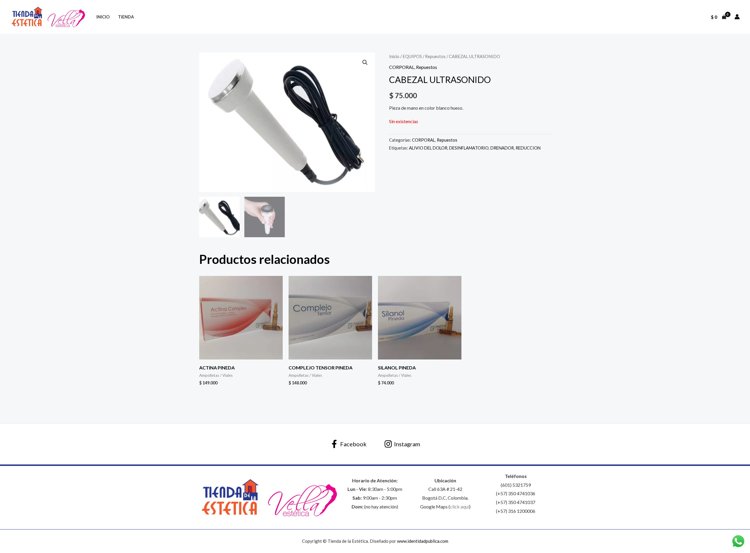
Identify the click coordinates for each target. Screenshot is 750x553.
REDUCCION (528, 147)
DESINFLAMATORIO (469, 147)
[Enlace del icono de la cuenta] (737, 16)
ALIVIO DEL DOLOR (428, 147)
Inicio (103, 16)
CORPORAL (401, 67)
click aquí (459, 506)
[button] (365, 62)
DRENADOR (502, 147)
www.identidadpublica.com (422, 541)
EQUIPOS (412, 56)
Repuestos (435, 56)
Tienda (126, 16)
